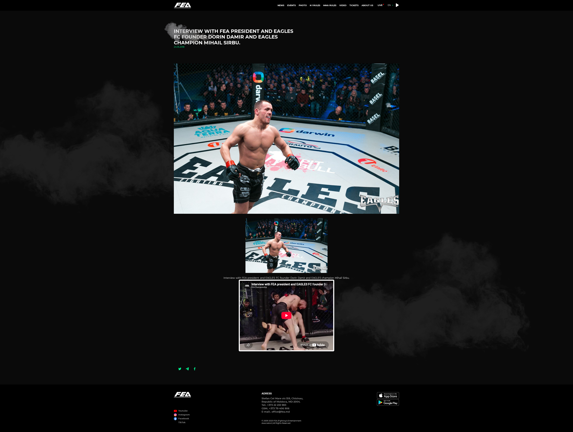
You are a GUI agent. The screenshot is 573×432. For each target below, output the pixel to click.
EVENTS (291, 5)
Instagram (184, 414)
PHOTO (303, 5)
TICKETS (354, 5)
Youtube (183, 410)
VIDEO (342, 5)
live (380, 5)
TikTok (181, 422)
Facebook (183, 418)
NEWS (281, 5)
